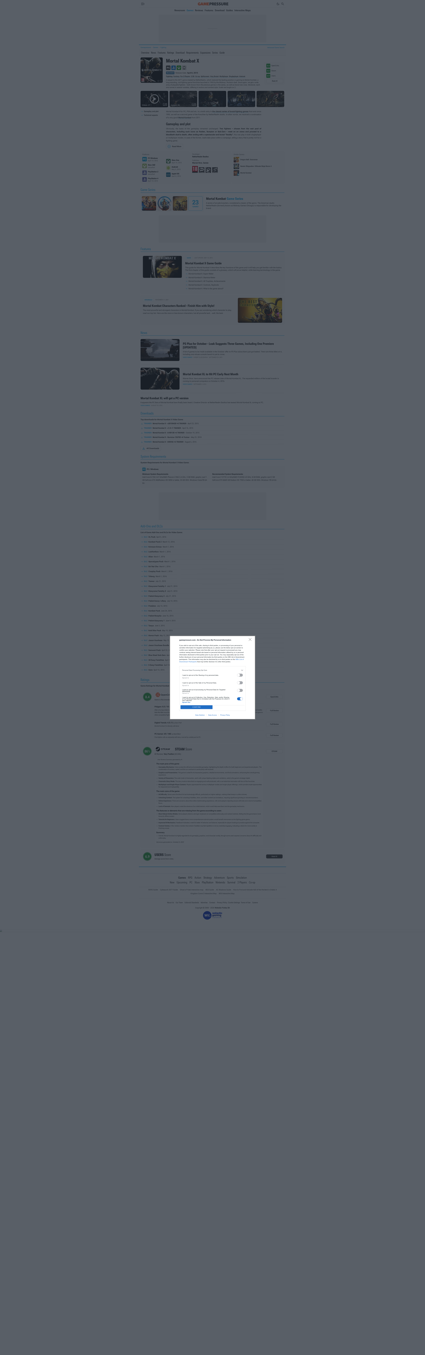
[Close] (251, 640)
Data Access (212, 715)
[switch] (240, 675)
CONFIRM (196, 707)
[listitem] (212, 670)
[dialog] (212, 677)
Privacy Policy (225, 715)
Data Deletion (200, 715)
